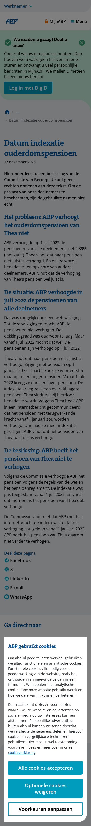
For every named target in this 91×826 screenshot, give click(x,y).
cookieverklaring (22, 752)
